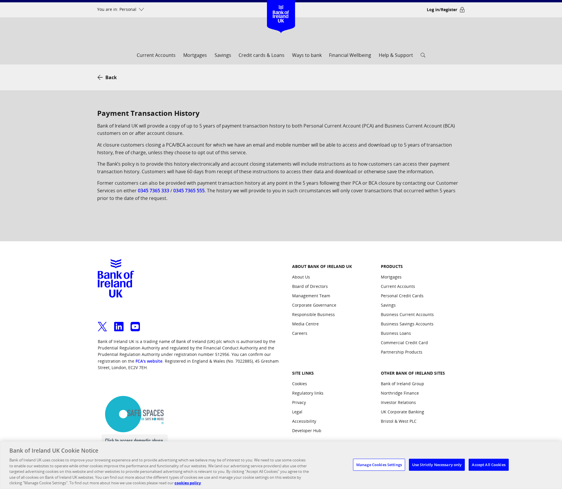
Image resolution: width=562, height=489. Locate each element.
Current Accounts (156, 55)
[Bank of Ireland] (281, 8)
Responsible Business (313, 314)
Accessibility (304, 421)
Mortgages (195, 55)
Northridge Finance (400, 393)
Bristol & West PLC (399, 421)
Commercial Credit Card (404, 342)
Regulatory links (307, 393)
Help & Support (396, 55)
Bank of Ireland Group (402, 383)
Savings (223, 55)
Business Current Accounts (407, 314)
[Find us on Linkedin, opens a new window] (119, 323)
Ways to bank (307, 55)
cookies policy (187, 482)
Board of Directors (310, 286)
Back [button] (111, 77)
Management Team (311, 295)
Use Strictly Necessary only (437, 464)
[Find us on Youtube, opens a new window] (135, 323)
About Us (301, 277)
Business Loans (396, 333)
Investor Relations (398, 402)
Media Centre (305, 324)
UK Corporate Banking (402, 412)
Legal (297, 412)
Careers (299, 333)
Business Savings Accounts (407, 324)
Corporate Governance (314, 305)
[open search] (423, 57)
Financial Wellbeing (350, 55)
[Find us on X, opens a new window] (102, 323)
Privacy (299, 402)
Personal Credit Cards (402, 295)
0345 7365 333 (153, 190)
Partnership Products (401, 352)
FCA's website (149, 361)
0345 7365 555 (189, 190)
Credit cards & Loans (262, 55)
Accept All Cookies (488, 464)
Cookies (299, 383)
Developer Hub (306, 430)
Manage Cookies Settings (379, 464)
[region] (281, 465)
